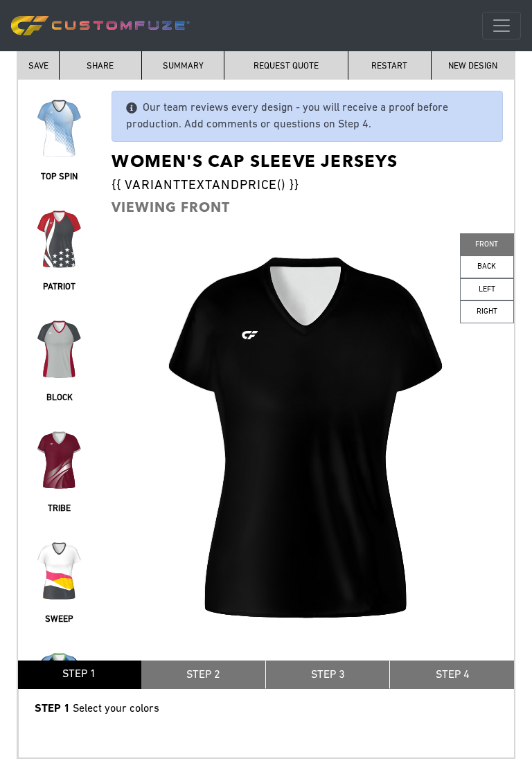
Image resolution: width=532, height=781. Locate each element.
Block (59, 397)
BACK (486, 267)
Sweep (59, 619)
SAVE (38, 66)
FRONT (486, 245)
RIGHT (487, 312)
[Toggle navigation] (501, 25)
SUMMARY (183, 66)
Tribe (59, 508)
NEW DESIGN (472, 66)
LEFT (487, 290)
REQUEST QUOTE (286, 66)
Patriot (59, 286)
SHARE (100, 66)
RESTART (389, 66)
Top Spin (59, 176)
